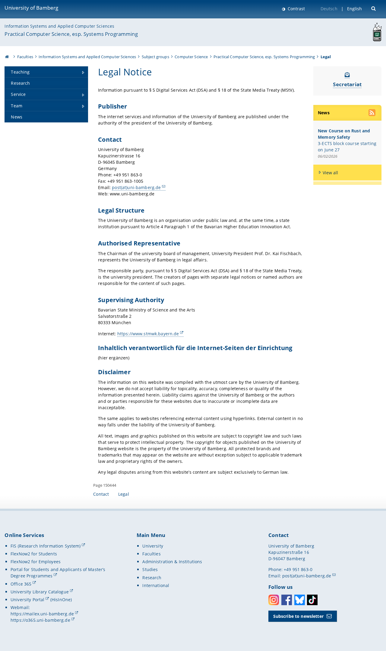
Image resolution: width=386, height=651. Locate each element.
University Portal (27, 599)
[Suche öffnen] (374, 8)
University (152, 546)
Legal (123, 494)
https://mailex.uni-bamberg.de (42, 614)
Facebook (286, 600)
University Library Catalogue (40, 592)
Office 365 (21, 584)
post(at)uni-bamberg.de (136, 187)
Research (151, 577)
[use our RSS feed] (372, 113)
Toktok (312, 600)
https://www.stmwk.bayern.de (148, 334)
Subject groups (155, 56)
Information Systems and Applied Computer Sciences (59, 26)
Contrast (295, 8)
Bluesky (299, 600)
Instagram (273, 600)
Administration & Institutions (172, 561)
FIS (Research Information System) (46, 546)
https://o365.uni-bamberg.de (40, 620)
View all (330, 172)
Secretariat (347, 84)
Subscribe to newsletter (298, 616)
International (155, 585)
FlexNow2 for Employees (36, 561)
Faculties (25, 56)
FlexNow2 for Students (34, 554)
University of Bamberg (31, 7)
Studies (150, 569)
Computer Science (191, 56)
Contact (101, 494)
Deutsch (329, 8)
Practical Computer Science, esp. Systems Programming (71, 33)
